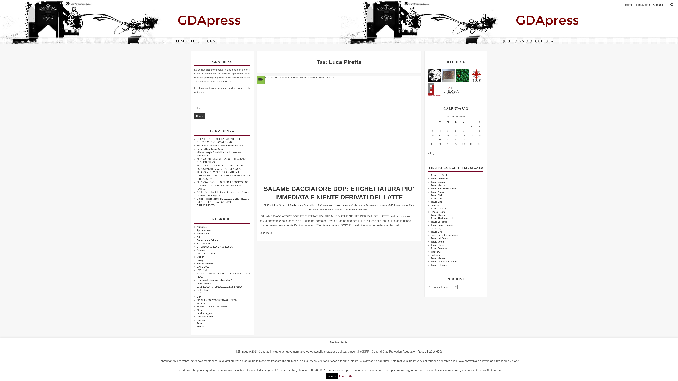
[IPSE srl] (476, 75)
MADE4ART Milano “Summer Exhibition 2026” (220, 145)
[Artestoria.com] (448, 75)
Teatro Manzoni (439, 185)
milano (338, 209)
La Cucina (202, 293)
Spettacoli (202, 320)
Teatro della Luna (439, 208)
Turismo (201, 326)
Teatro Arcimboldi (439, 178)
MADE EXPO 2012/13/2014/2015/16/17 (217, 300)
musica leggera (204, 313)
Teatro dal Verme (439, 265)
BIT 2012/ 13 (203, 243)
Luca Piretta (401, 205)
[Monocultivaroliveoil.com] (462, 75)
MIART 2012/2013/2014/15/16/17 (214, 306)
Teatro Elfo (436, 202)
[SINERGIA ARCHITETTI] (451, 89)
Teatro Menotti (438, 258)
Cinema (201, 250)
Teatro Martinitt (438, 215)
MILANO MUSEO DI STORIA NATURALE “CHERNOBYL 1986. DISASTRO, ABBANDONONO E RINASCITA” (223, 175)
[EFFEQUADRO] (434, 89)
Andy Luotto (358, 205)
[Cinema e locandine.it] (434, 75)
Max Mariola (327, 209)
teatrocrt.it (436, 251)
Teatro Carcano (438, 198)
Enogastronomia (205, 263)
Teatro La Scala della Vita (444, 261)
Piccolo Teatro (438, 212)
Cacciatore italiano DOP (379, 205)
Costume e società (206, 253)
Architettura (203, 233)
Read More (265, 232)
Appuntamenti (204, 230)
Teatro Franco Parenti (442, 225)
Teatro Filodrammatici (442, 218)
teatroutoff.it (437, 255)
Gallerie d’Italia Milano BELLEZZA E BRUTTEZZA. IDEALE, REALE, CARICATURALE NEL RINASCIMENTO (223, 202)
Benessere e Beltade (207, 240)
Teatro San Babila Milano (443, 188)
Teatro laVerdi (438, 182)
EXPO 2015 (203, 266)
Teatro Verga (437, 241)
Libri (199, 296)
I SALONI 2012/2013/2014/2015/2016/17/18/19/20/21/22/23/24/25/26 (223, 273)
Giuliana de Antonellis (302, 205)
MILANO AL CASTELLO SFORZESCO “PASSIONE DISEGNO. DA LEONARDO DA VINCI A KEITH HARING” (223, 185)
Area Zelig (436, 228)
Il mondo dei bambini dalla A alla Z (214, 280)
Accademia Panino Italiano (335, 205)
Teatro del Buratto (440, 238)
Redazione (643, 5)
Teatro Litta (436, 232)
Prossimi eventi (205, 316)
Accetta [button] (332, 376)
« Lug (431, 153)
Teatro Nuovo (437, 192)
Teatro (200, 323)
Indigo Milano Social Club (210, 149)
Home (629, 5)
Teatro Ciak (436, 195)
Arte (199, 237)
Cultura (200, 257)
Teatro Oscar (437, 245)
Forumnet (436, 205)
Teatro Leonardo (439, 221)
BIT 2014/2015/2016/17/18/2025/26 (215, 247)
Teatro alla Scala (439, 175)
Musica (200, 310)
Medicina (201, 303)
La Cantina (202, 290)
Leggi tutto (346, 376)
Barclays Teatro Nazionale (444, 235)
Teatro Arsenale (439, 248)
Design (200, 260)
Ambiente (202, 227)
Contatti (658, 5)
